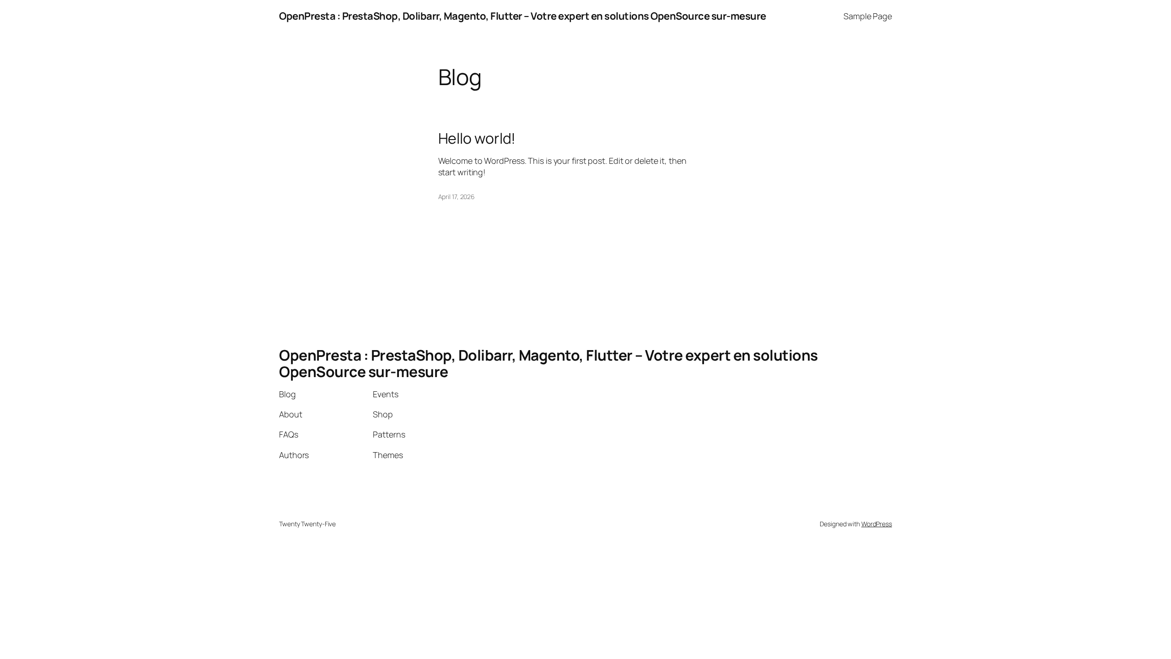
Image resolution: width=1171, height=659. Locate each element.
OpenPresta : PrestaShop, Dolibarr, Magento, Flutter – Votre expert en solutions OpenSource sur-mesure (522, 16)
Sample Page (867, 16)
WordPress (876, 523)
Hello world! (477, 138)
